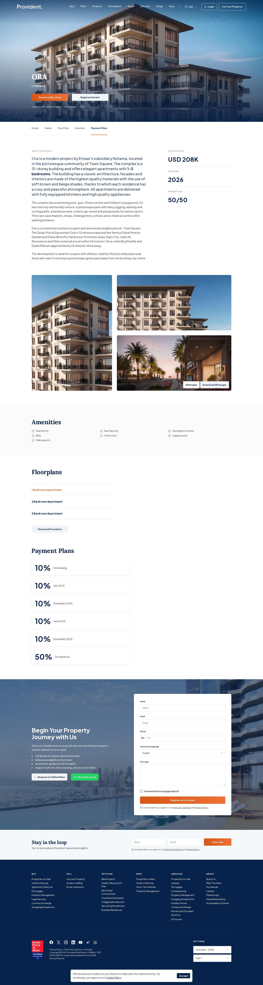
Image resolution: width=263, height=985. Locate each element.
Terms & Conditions (182, 808)
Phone (143, 731)
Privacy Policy (201, 808)
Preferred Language (149, 746)
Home (34, 107)
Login (211, 6)
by (38, 85)
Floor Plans (63, 128)
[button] (143, 738)
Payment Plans (99, 128)
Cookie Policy (113, 977)
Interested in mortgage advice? (161, 791)
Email (142, 716)
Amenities (80, 128)
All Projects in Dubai (51, 107)
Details (35, 128)
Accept (183, 975)
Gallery (48, 128)
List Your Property (232, 6)
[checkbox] (141, 791)
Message (144, 762)
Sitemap (88, 949)
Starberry (60, 958)
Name (142, 701)
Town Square (70, 107)
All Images (191, 384)
